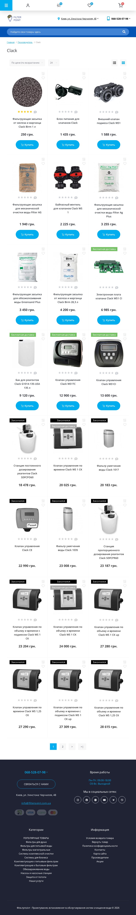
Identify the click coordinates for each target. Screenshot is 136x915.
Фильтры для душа (36, 841)
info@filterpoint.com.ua (36, 803)
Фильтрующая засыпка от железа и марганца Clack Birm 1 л (27, 122)
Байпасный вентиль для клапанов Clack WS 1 (67, 208)
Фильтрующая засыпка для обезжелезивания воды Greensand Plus (27, 298)
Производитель (25, 42)
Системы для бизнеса (36, 857)
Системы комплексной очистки (36, 853)
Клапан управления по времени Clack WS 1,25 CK (27, 711)
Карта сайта (100, 853)
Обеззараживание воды (36, 869)
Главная (11, 42)
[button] (79, 18)
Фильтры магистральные (36, 849)
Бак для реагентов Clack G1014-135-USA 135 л (27, 383)
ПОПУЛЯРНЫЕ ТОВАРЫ (36, 838)
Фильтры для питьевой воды (36, 845)
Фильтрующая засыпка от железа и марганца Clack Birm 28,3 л (68, 298)
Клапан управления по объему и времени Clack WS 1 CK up (108, 630)
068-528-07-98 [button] (35, 772)
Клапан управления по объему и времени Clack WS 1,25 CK (108, 711)
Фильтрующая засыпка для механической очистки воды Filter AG (27, 208)
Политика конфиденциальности (100, 845)
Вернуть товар (100, 841)
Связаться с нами (36, 784)
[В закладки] (43, 78)
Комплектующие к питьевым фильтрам (36, 861)
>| (82, 746)
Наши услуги (36, 880)
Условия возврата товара (100, 838)
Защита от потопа (36, 877)
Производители (100, 857)
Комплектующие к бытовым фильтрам (36, 865)
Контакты (100, 849)
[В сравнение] (43, 74)
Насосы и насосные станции (36, 873)
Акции (100, 861)
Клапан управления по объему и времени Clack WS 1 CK (67, 630)
